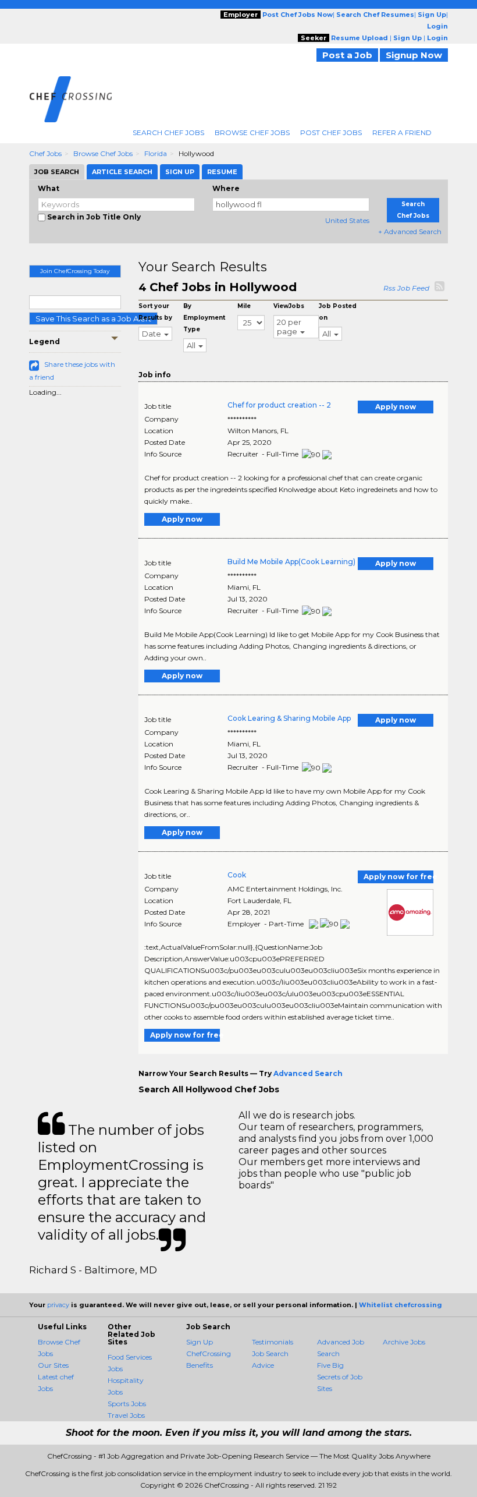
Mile (244, 306)
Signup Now (414, 55)
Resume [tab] (222, 172)
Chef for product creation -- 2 (279, 405)
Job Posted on (338, 311)
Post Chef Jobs (331, 132)
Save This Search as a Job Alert (93, 318)
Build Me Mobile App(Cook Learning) (291, 561)
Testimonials (272, 1341)
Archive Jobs (404, 1341)
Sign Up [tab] (179, 172)
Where (226, 188)
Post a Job (347, 55)
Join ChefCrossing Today (74, 271)
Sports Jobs (127, 1403)
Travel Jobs (126, 1415)
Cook (236, 874)
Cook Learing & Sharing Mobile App (289, 718)
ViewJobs (288, 306)
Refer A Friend (402, 132)
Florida (155, 153)
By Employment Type (204, 317)
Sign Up (199, 1341)
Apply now (395, 406)
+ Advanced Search (410, 231)
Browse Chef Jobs (252, 132)
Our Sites (53, 1365)
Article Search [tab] (122, 172)
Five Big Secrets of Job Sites (339, 1377)
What (48, 188)
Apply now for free (398, 876)
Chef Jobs (45, 153)
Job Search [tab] (56, 172)
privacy (58, 1305)
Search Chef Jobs (168, 132)
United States (347, 220)
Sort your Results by (155, 311)
